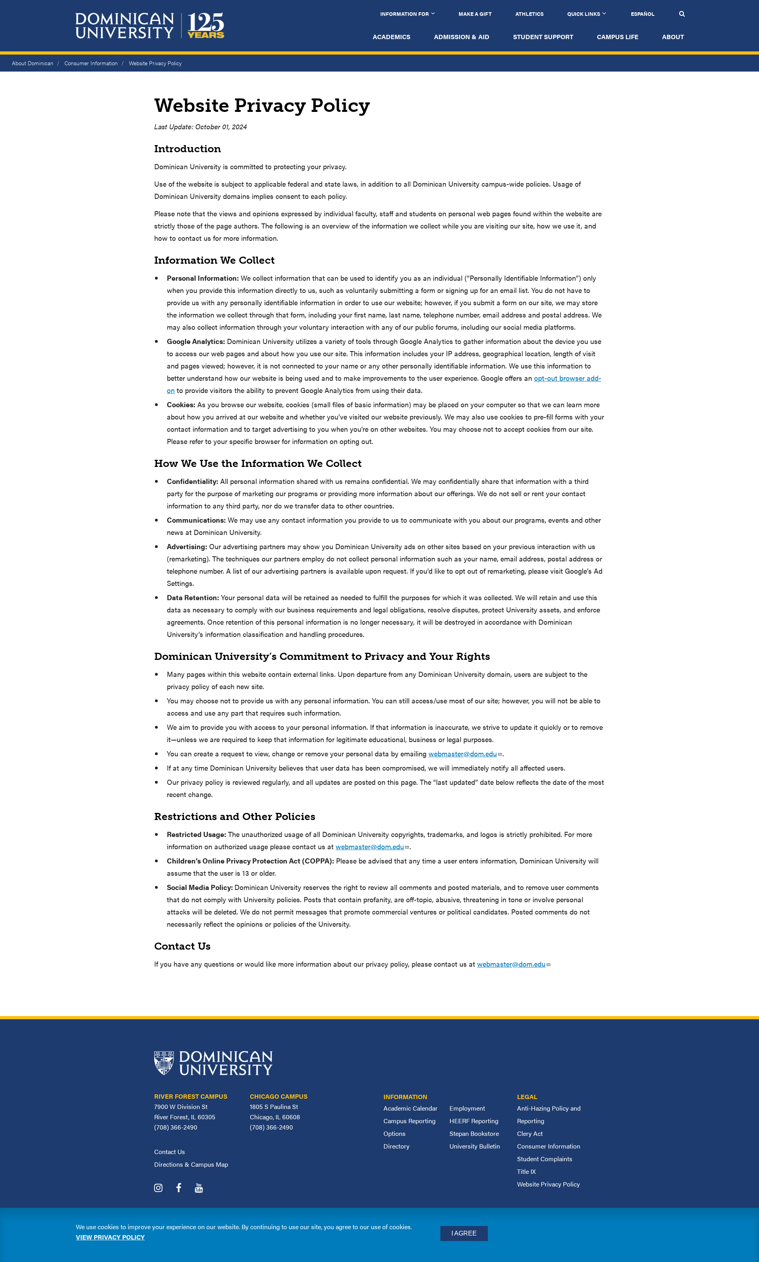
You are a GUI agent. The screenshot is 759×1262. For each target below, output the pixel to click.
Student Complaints (544, 1158)
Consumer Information (91, 63)
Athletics (529, 13)
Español (643, 13)
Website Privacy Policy (548, 1183)
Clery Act (530, 1133)
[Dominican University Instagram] (164, 1188)
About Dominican (32, 63)
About (673, 36)
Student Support (543, 36)
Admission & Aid (461, 36)
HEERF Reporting (473, 1120)
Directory (396, 1146)
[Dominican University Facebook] (184, 1188)
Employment (467, 1108)
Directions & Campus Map (191, 1164)
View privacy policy (110, 1236)
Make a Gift (475, 13)
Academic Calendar (410, 1108)
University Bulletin (474, 1146)
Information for (404, 13)
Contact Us (169, 1151)
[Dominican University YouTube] (205, 1188)
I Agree (464, 1233)
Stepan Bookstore (474, 1133)
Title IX (526, 1171)
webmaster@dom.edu (463, 753)
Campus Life (617, 36)
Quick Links (583, 13)
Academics (391, 36)
